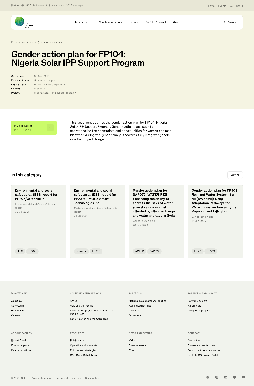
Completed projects (199, 310)
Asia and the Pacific (81, 305)
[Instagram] (216, 377)
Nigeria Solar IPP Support (54, 93)
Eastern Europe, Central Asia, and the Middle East (92, 312)
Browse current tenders (201, 345)
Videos (133, 340)
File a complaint (20, 345)
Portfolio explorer (198, 301)
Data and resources (22, 42)
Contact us (194, 340)
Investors (134, 310)
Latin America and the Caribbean (89, 319)
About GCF (17, 301)
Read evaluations (21, 350)
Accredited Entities (140, 305)
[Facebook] (207, 377)
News (211, 6)
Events (222, 6)
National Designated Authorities (147, 301)
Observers (135, 315)
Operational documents (51, 42)
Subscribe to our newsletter (204, 350)
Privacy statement (41, 378)
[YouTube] (243, 377)
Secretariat (17, 305)
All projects (194, 305)
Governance (18, 310)
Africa (73, 301)
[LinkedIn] (225, 377)
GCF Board (236, 6)
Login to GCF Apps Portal (203, 355)
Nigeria (38, 88)
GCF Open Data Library (83, 355)
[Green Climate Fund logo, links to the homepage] (26, 22)
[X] (234, 377)
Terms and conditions (68, 378)
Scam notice (92, 378)
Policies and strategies (83, 350)
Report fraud (18, 340)
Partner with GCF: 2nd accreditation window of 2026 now (47, 5)
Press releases (137, 345)
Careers (15, 315)
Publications (77, 340)
